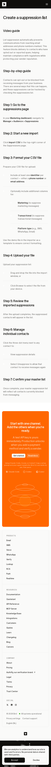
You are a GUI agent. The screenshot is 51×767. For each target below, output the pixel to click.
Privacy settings (13, 718)
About (9, 663)
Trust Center (12, 691)
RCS (8, 569)
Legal (8, 677)
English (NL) (11, 723)
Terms (9, 682)
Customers (11, 623)
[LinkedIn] (12, 705)
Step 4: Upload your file (18, 255)
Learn (8, 632)
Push (8, 574)
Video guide (11, 31)
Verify (9, 559)
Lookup (9, 564)
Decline (36, 760)
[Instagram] (16, 705)
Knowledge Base (13, 613)
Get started (18, 456)
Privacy (9, 687)
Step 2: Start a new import (20, 133)
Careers (10, 647)
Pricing (9, 668)
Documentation (13, 594)
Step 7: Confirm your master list (24, 379)
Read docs (33, 456)
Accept (14, 760)
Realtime (10, 578)
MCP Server (11, 609)
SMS (8, 545)
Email (8, 540)
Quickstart (11, 599)
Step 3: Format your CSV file (22, 157)
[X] (7, 705)
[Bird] (4, 4)
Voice (8, 550)
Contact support (29, 718)
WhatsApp (11, 555)
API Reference (12, 604)
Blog (8, 642)
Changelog (11, 637)
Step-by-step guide (17, 71)
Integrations (11, 618)
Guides (9, 628)
